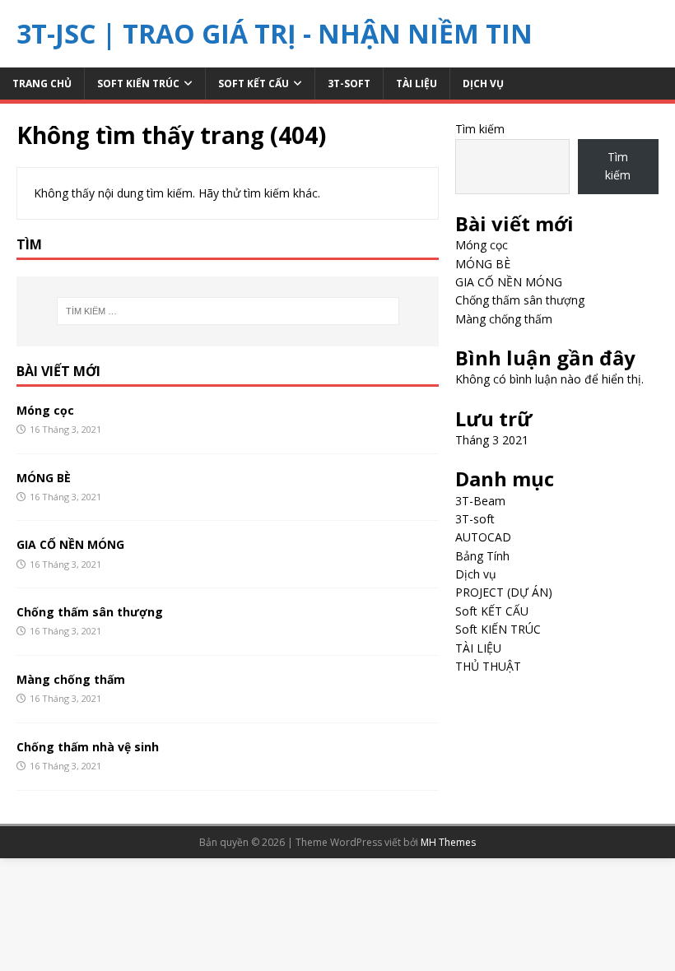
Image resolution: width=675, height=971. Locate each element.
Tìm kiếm (480, 129)
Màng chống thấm (70, 679)
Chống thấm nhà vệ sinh (87, 747)
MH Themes (448, 842)
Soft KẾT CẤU (253, 84)
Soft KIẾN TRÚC (138, 84)
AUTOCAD (483, 537)
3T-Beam (480, 501)
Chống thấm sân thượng (89, 612)
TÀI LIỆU (416, 84)
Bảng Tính (482, 556)
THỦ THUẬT (488, 666)
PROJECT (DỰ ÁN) (503, 592)
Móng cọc (45, 410)
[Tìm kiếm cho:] (228, 311)
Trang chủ (42, 84)
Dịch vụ (483, 84)
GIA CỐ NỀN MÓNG (70, 544)
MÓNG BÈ (43, 478)
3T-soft (349, 84)
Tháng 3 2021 (491, 440)
